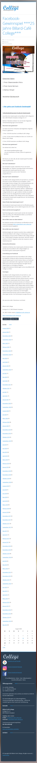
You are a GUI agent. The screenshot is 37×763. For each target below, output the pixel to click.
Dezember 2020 (7, 403)
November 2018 (7, 475)
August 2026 (6, 328)
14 (23, 638)
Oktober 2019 (6, 437)
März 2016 (5, 568)
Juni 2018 (5, 493)
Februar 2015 (6, 602)
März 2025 (5, 343)
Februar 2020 (6, 422)
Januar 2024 (6, 366)
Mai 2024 (5, 358)
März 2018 (5, 505)
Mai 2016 (5, 565)
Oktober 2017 (6, 523)
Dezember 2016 (7, 546)
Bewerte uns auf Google (14, 661)
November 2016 (7, 550)
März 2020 (5, 418)
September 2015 (7, 583)
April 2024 (5, 362)
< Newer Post (6, 319)
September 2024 (7, 354)
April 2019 (5, 456)
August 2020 (6, 411)
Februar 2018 (6, 508)
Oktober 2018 (6, 478)
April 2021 (5, 396)
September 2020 (7, 407)
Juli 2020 (5, 414)
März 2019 (5, 460)
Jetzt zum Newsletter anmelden (11, 729)
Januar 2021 (6, 399)
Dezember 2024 (7, 351)
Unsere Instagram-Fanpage (15, 667)
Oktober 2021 (6, 388)
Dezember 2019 (7, 429)
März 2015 (5, 598)
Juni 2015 (5, 587)
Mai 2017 (5, 531)
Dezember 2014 (7, 610)
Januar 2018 (6, 512)
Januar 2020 (6, 426)
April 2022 (5, 381)
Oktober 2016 (6, 553)
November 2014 (7, 613)
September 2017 (7, 527)
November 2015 (7, 576)
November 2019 (7, 433)
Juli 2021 (5, 392)
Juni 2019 (5, 448)
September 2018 (7, 482)
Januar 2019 (6, 467)
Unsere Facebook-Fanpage (15, 672)
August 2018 (6, 486)
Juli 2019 (5, 444)
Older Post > (15, 319)
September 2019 (7, 441)
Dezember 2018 (7, 471)
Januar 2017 (6, 542)
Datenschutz (6, 755)
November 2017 (7, 520)
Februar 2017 (6, 538)
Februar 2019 (6, 463)
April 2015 (5, 595)
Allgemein (6, 41)
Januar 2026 (6, 332)
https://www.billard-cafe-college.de (22, 224)
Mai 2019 (5, 452)
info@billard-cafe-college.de (22, 312)
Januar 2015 (6, 606)
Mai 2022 (5, 377)
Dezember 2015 (7, 572)
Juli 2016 (5, 561)
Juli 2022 (5, 373)
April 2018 (5, 501)
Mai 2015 (5, 591)
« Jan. (4, 647)
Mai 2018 (5, 497)
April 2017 (5, 535)
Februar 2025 (6, 347)
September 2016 (7, 557)
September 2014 (7, 621)
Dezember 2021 (7, 384)
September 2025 (7, 339)
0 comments (9, 43)
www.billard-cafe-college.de (15, 719)
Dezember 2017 (7, 516)
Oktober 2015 (6, 580)
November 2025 (7, 336)
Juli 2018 (5, 490)
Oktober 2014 (6, 617)
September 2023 (7, 369)
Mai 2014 (5, 625)
